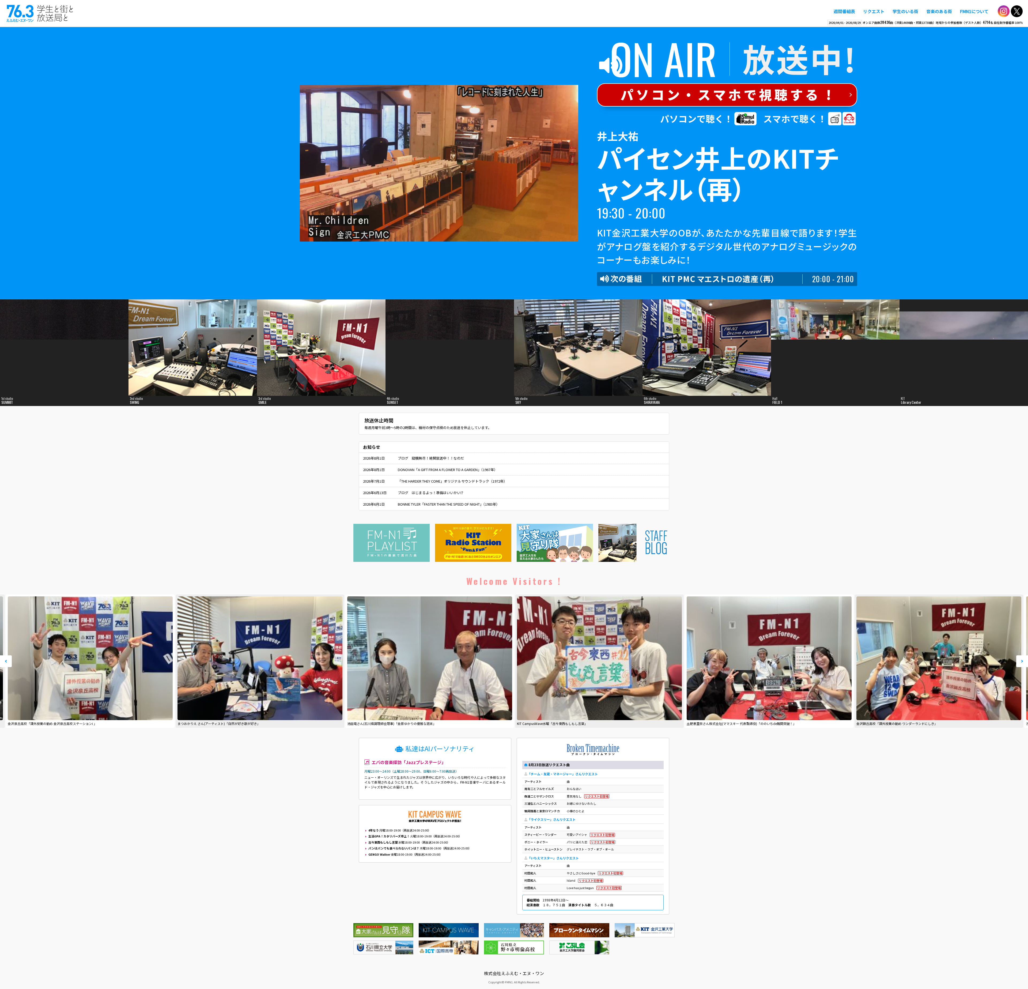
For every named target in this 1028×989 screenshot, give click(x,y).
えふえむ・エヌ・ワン (39, 13)
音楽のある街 (939, 11)
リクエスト (874, 11)
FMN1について (974, 11)
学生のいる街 (905, 11)
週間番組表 (844, 11)
